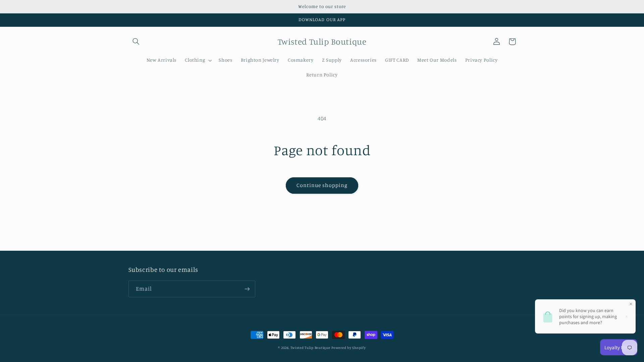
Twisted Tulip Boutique (310, 348)
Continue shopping (322, 185)
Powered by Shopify (348, 348)
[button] (136, 41)
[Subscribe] (247, 289)
